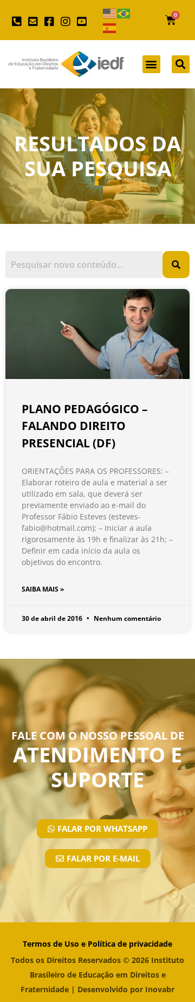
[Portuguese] (124, 13)
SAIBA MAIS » (43, 589)
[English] (110, 13)
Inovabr (159, 989)
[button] (151, 64)
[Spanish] (110, 27)
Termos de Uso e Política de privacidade (97, 944)
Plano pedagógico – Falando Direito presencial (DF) (85, 426)
